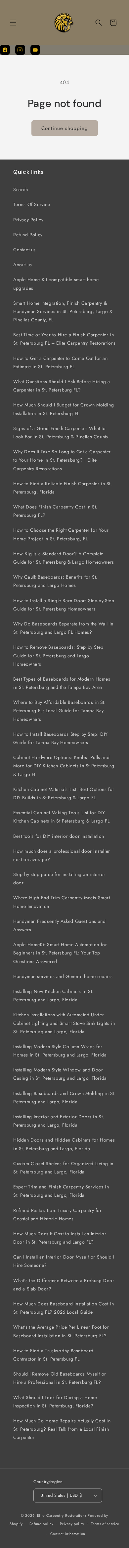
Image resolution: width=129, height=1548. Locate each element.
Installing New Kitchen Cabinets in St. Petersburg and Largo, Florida (53, 995)
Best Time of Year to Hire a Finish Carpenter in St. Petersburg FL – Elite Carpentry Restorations (64, 338)
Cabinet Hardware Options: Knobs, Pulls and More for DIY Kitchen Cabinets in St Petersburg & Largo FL (63, 765)
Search (20, 189)
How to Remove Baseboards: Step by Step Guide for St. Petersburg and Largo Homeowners (58, 655)
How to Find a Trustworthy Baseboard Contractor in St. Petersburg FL (53, 1354)
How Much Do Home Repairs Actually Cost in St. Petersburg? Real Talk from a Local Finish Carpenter (62, 1429)
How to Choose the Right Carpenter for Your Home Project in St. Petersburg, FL (60, 534)
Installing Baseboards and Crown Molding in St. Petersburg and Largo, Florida (64, 1097)
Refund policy (41, 1523)
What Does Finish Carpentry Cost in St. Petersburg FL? (55, 510)
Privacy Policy (28, 219)
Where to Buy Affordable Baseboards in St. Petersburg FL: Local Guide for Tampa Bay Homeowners (59, 710)
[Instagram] (20, 50)
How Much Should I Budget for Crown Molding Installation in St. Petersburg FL (63, 408)
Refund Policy (28, 234)
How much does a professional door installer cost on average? (61, 855)
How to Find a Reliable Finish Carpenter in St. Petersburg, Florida (62, 487)
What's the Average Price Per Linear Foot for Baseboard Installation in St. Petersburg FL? (61, 1331)
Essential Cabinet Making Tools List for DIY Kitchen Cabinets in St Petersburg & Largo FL (61, 816)
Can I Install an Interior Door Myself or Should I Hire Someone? (63, 1261)
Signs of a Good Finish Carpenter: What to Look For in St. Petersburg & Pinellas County (60, 432)
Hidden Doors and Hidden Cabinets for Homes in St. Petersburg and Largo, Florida (64, 1144)
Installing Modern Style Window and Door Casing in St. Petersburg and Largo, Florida (60, 1073)
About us (22, 264)
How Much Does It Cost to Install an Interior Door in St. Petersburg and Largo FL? (59, 1237)
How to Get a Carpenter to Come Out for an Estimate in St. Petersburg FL (60, 362)
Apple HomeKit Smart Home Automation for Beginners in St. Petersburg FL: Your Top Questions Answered (60, 952)
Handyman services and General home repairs (62, 976)
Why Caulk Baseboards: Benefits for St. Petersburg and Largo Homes (55, 581)
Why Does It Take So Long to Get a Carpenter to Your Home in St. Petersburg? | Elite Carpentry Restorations (62, 460)
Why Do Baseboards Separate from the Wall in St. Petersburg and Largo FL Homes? (63, 627)
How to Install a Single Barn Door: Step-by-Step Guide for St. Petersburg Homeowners (63, 604)
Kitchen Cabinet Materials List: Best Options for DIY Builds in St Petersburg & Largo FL (63, 793)
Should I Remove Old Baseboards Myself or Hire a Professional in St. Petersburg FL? (59, 1378)
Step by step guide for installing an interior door (59, 878)
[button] (13, 22)
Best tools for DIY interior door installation (58, 836)
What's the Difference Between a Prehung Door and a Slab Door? (63, 1284)
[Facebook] (5, 50)
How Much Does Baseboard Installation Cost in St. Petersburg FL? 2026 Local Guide (63, 1307)
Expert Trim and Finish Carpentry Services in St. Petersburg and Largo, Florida (61, 1190)
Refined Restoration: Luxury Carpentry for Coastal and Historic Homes (57, 1214)
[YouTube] (35, 50)
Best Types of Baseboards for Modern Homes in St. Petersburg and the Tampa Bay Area (61, 683)
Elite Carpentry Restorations (62, 1515)
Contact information (67, 1533)
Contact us (24, 249)
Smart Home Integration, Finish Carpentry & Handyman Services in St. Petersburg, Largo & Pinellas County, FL (62, 311)
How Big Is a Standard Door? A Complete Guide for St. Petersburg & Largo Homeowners (63, 557)
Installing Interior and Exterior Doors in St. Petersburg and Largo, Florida (58, 1120)
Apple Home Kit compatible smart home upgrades (56, 283)
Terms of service (105, 1523)
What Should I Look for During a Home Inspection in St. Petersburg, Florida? (55, 1401)
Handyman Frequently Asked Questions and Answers (59, 925)
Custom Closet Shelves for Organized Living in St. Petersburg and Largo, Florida (63, 1167)
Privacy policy (72, 1523)
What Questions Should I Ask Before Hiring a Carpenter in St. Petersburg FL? (61, 385)
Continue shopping (64, 128)
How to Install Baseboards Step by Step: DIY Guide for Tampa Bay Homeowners (60, 738)
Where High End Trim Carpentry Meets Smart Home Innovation (61, 901)
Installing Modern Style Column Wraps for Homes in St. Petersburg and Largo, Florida (60, 1050)
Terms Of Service (31, 204)
